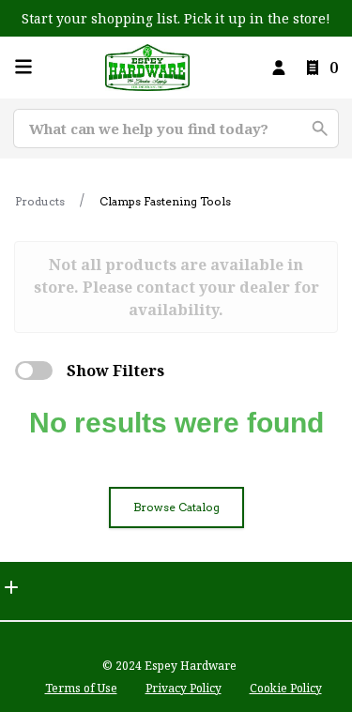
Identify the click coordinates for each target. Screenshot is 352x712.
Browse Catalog (176, 507)
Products (40, 201)
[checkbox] (34, 370)
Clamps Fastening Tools (165, 201)
